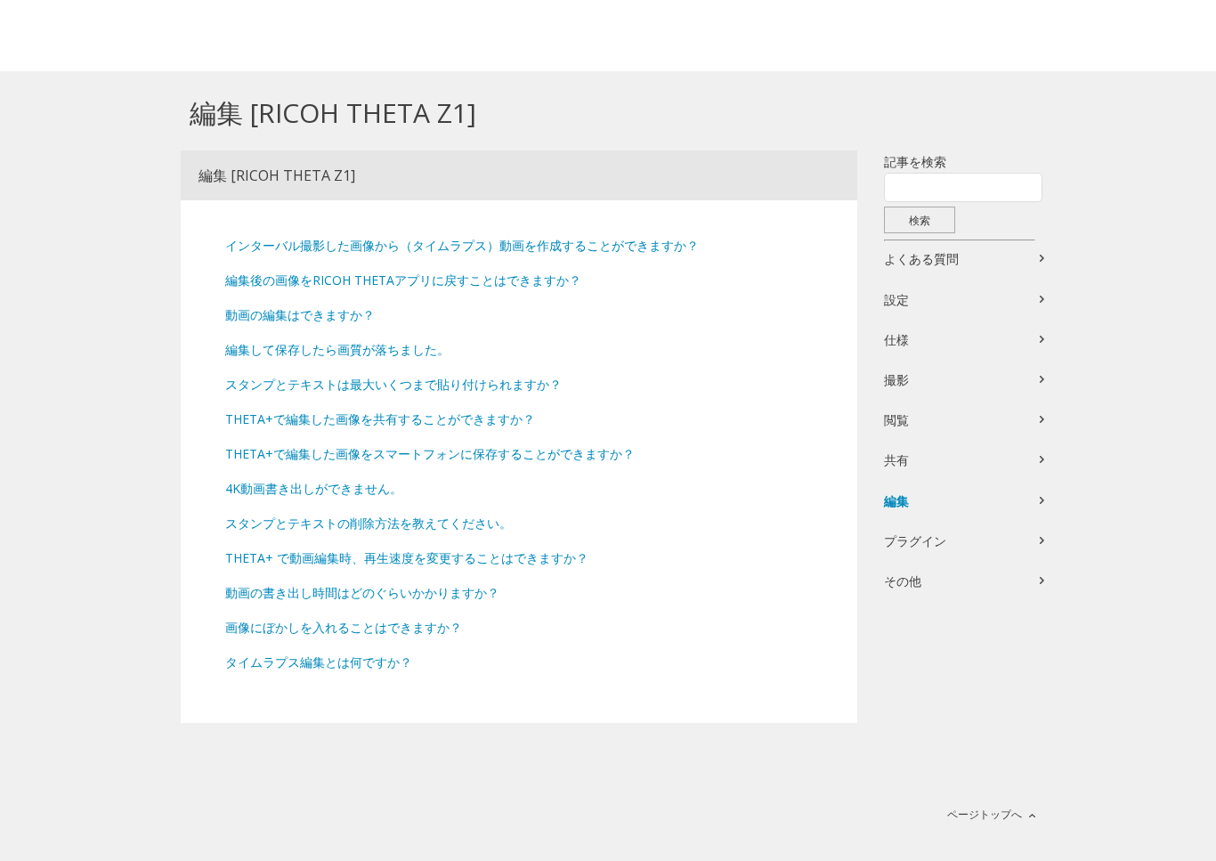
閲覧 (896, 419)
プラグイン (915, 540)
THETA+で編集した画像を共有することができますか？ (380, 418)
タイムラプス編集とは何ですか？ (318, 662)
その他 (902, 581)
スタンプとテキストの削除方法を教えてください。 (368, 523)
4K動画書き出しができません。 (313, 488)
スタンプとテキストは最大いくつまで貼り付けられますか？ (393, 384)
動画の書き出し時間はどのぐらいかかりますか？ (362, 592)
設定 (896, 299)
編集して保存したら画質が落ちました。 (337, 349)
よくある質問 (921, 258)
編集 (896, 500)
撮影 (896, 379)
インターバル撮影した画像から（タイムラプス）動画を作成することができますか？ (462, 245)
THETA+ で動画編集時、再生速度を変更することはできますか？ (406, 557)
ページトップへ (984, 814)
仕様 (896, 339)
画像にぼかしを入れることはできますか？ (343, 627)
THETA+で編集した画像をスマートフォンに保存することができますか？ (430, 453)
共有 (896, 459)
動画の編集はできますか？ (300, 314)
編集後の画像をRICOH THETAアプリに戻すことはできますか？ (403, 280)
